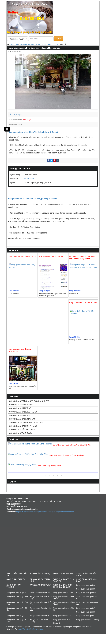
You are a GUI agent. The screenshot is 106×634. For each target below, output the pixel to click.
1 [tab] (46, 475)
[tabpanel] (53, 457)
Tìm (59, 38)
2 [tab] (49, 475)
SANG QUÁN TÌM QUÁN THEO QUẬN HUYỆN (39, 44)
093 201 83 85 (29, 178)
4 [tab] (57, 475)
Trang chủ (13, 44)
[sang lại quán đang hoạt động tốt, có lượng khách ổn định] (53, 81)
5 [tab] (61, 475)
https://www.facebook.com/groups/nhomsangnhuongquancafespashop (45, 511)
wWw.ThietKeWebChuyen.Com (30, 629)
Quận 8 (19, 114)
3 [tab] (53, 475)
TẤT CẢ (12, 114)
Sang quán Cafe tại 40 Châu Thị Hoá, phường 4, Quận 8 (33, 132)
